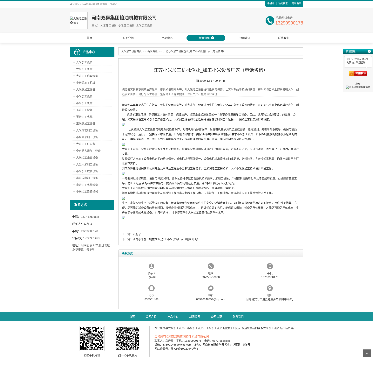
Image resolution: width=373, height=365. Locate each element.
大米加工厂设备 (85, 143)
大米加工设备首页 (131, 51)
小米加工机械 (84, 103)
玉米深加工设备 (85, 123)
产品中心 (167, 37)
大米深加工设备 (85, 89)
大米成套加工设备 (87, 130)
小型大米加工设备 (87, 137)
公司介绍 (128, 37)
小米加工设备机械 (87, 191)
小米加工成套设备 (87, 171)
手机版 (270, 3)
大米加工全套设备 (87, 157)
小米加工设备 (84, 96)
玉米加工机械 (84, 116)
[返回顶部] (367, 353)
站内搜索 (283, 3)
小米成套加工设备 (87, 177)
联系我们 (283, 37)
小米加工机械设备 (87, 184)
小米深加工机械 (85, 82)
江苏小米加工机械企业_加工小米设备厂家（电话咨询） (194, 51)
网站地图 (296, 3)
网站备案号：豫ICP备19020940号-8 (176, 348)
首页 (89, 37)
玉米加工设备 (84, 109)
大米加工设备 (84, 62)
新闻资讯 (204, 37)
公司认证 (244, 37)
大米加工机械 (84, 69)
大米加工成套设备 (87, 75)
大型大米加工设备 (87, 164)
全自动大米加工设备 (88, 150)
